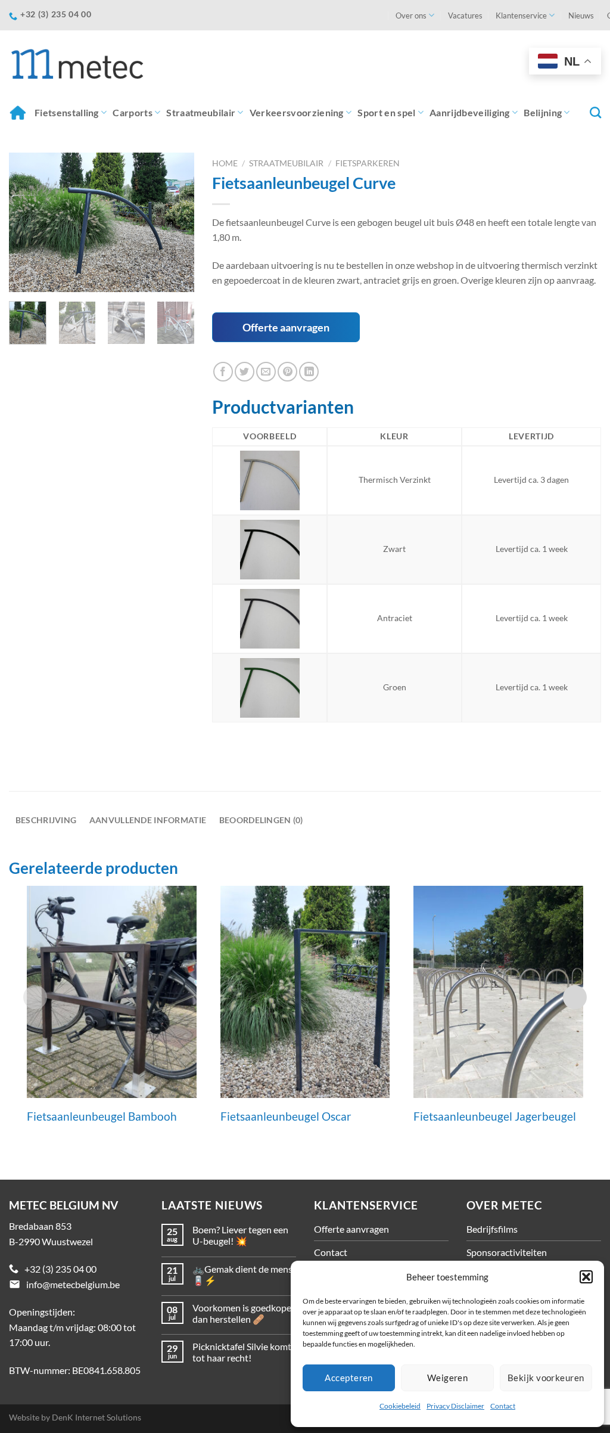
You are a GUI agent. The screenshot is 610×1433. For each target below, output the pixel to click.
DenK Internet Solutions (96, 1417)
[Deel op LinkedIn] (309, 371)
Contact (502, 1405)
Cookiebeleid (400, 1405)
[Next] (175, 223)
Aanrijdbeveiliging (470, 112)
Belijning (543, 112)
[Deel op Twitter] (244, 371)
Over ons (411, 15)
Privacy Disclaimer (455, 1405)
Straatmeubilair (200, 112)
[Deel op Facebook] (223, 371)
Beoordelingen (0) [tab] (261, 820)
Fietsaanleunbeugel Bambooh (102, 1116)
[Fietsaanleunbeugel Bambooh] (112, 992)
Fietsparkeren (367, 163)
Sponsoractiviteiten (506, 1252)
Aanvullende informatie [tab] (147, 820)
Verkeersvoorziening (297, 112)
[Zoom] (24, 277)
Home (19, 112)
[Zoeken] (595, 112)
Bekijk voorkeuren (546, 1377)
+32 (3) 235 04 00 (60, 1268)
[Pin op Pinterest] (287, 371)
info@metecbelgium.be (73, 1284)
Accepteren (349, 1377)
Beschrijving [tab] (45, 820)
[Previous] (27, 223)
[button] (586, 1277)
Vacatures (465, 15)
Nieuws (581, 15)
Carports (132, 112)
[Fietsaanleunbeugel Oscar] (305, 992)
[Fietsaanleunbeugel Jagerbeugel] (498, 992)
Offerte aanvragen (285, 327)
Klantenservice (521, 15)
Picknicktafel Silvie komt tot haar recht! (241, 1352)
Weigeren (447, 1377)
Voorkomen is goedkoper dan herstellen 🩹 (243, 1313)
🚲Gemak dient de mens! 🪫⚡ (243, 1274)
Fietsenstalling (67, 112)
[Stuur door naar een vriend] (266, 371)
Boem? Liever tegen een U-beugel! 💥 (240, 1235)
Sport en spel (386, 112)
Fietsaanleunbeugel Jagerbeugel (494, 1116)
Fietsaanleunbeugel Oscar (285, 1116)
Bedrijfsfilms (492, 1229)
